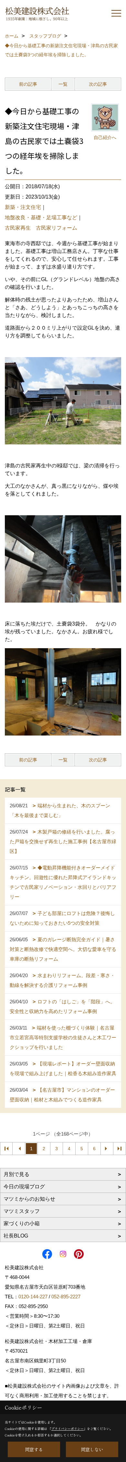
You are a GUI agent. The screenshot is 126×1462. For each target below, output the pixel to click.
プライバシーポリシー (67, 1428)
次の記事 (98, 84)
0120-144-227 (32, 1296)
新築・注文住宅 (23, 207)
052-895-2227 (65, 1296)
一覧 (63, 84)
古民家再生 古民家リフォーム (41, 228)
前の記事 (28, 84)
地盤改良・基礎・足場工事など (41, 217)
